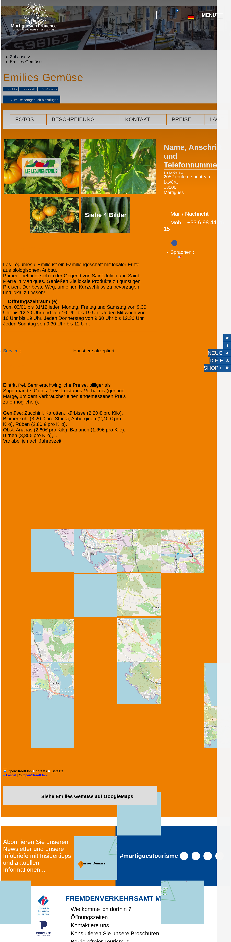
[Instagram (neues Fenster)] (196, 855)
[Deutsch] (191, 15)
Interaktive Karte (164, 11)
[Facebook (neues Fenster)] (184, 855)
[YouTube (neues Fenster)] (208, 855)
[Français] (194, 30)
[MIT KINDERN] (227, 345)
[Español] (187, 30)
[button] (150, 15)
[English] (202, 30)
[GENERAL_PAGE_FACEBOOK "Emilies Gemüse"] (174, 242)
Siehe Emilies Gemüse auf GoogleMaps (87, 796)
